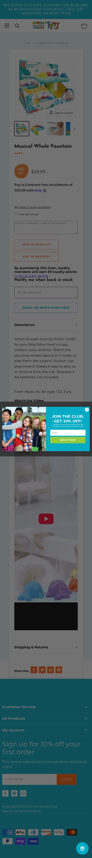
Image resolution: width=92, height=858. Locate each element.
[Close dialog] (87, 410)
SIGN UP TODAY (68, 440)
